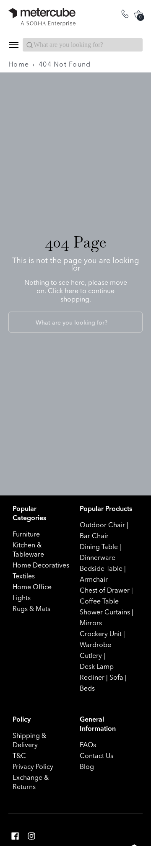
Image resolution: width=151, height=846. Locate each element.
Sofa (116, 677)
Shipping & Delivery (29, 740)
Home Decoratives (41, 565)
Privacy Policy (33, 766)
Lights (22, 597)
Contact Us (96, 755)
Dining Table (99, 546)
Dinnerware (97, 557)
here (71, 290)
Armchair (94, 579)
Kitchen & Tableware (28, 549)
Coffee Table (99, 601)
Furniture (26, 534)
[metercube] (42, 17)
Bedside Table (101, 568)
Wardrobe (95, 644)
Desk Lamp (97, 666)
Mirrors (91, 623)
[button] (15, 836)
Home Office (32, 587)
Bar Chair (94, 535)
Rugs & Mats (31, 608)
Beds (87, 688)
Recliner (92, 677)
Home (18, 64)
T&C (19, 755)
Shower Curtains (105, 612)
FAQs (88, 744)
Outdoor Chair (102, 525)
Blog (87, 766)
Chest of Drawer (105, 590)
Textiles (24, 576)
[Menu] (13, 45)
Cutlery (91, 655)
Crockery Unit (101, 633)
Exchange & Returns (31, 782)
